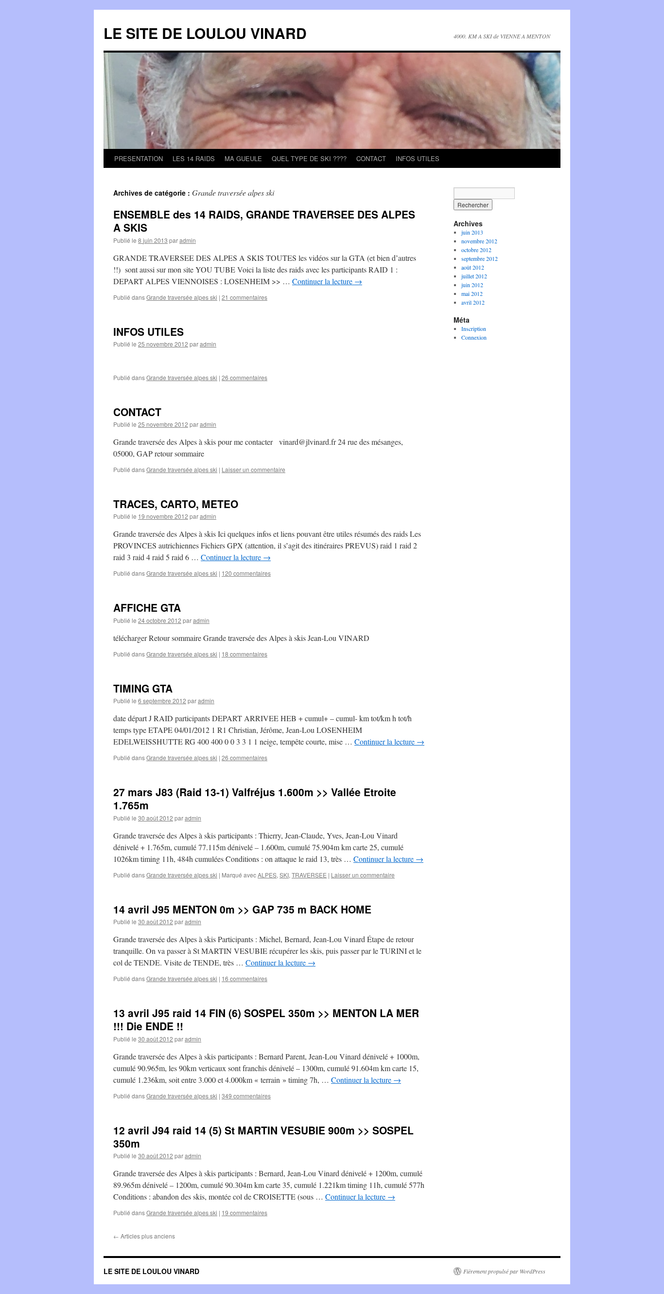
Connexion (474, 337)
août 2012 (472, 267)
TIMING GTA (143, 688)
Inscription (473, 328)
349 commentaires (246, 1096)
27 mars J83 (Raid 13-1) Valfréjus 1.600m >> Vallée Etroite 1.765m (254, 798)
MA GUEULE (243, 158)
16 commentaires (244, 978)
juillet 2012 (474, 276)
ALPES (267, 875)
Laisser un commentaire (253, 469)
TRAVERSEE (309, 875)
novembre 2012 (479, 241)
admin (187, 240)
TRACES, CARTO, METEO (175, 503)
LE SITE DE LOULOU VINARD (205, 32)
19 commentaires (244, 1212)
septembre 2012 (479, 258)
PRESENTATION (138, 158)
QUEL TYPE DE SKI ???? (309, 158)
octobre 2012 (476, 250)
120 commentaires (246, 573)
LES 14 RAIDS (194, 158)
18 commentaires (244, 654)
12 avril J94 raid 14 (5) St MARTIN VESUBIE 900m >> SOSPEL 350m (263, 1136)
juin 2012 (472, 285)
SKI (284, 875)
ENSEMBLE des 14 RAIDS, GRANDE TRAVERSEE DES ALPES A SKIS (264, 221)
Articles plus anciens (144, 1236)
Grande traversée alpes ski (181, 297)
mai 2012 (472, 293)
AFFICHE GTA (147, 607)
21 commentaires (244, 297)
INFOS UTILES (417, 158)
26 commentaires (244, 377)
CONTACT (371, 158)
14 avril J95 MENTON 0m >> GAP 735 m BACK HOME (242, 909)
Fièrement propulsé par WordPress (504, 1271)
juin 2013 (472, 232)
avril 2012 (473, 302)
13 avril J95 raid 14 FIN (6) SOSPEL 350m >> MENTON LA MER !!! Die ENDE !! (266, 1019)
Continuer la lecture (327, 281)
